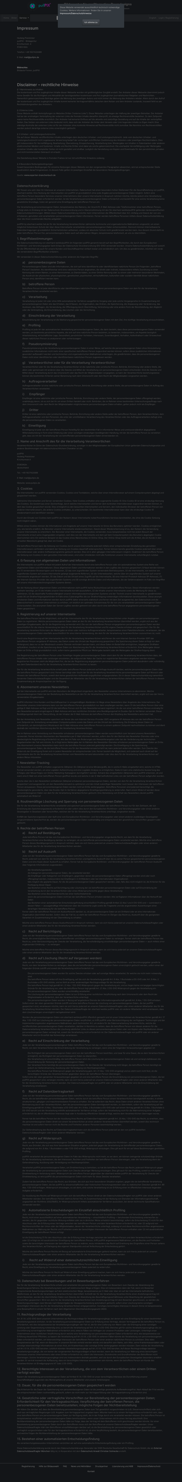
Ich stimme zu (91, 22)
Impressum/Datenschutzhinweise (76, 13)
